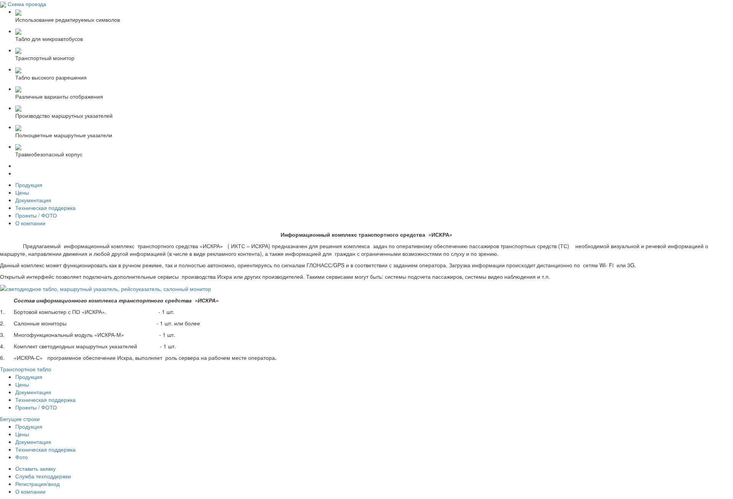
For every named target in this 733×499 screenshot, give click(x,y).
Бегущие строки (20, 419)
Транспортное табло (25, 369)
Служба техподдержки (43, 476)
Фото (21, 457)
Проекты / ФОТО (36, 215)
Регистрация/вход (37, 484)
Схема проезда (27, 4)
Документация (33, 200)
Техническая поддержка (45, 207)
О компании (30, 223)
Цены (22, 192)
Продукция (28, 185)
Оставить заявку (35, 468)
